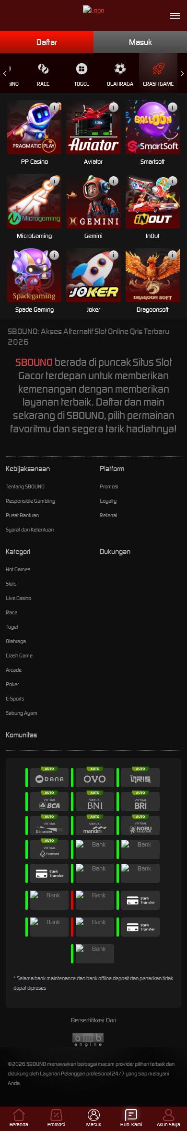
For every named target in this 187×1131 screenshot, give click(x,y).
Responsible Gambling (30, 501)
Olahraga (120, 83)
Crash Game (158, 83)
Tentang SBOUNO (25, 486)
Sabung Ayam (21, 713)
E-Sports (15, 698)
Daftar (46, 42)
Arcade (14, 670)
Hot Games (18, 569)
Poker (12, 684)
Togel (81, 83)
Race (43, 83)
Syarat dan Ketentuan (30, 529)
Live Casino (18, 598)
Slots (11, 583)
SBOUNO (34, 362)
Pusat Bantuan (22, 515)
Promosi (109, 486)
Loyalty (108, 501)
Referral (108, 515)
